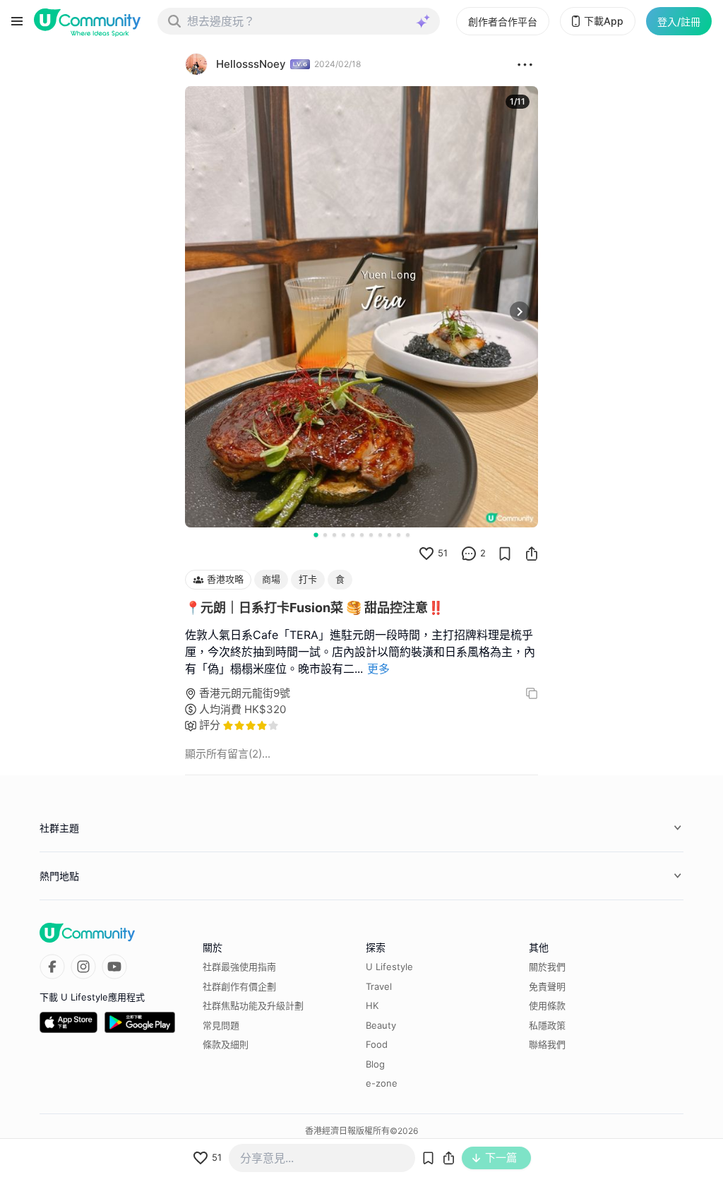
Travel (379, 986)
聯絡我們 (547, 1044)
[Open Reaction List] (525, 64)
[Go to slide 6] (362, 535)
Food (377, 1044)
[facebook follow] (52, 966)
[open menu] (17, 21)
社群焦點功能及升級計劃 (253, 1005)
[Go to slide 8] (380, 535)
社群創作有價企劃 (239, 986)
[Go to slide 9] (389, 535)
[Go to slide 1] (315, 534)
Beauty (381, 1025)
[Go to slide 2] (325, 535)
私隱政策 (547, 1025)
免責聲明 (547, 986)
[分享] (531, 553)
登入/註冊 (678, 22)
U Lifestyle (389, 966)
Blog (375, 1064)
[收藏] (504, 553)
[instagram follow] (83, 966)
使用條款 (547, 1005)
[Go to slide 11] (408, 535)
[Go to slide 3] (334, 535)
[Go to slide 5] (352, 535)
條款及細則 (226, 1044)
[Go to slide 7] (371, 535)
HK (372, 1005)
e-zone (382, 1083)
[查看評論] (468, 553)
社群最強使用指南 (239, 966)
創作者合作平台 (502, 22)
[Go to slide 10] (398, 535)
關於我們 (547, 966)
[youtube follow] (114, 966)
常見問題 (221, 1025)
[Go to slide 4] (343, 535)
